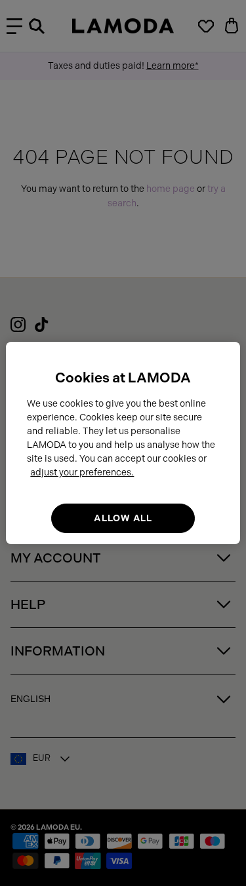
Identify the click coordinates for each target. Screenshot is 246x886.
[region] (122, 443)
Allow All (123, 518)
